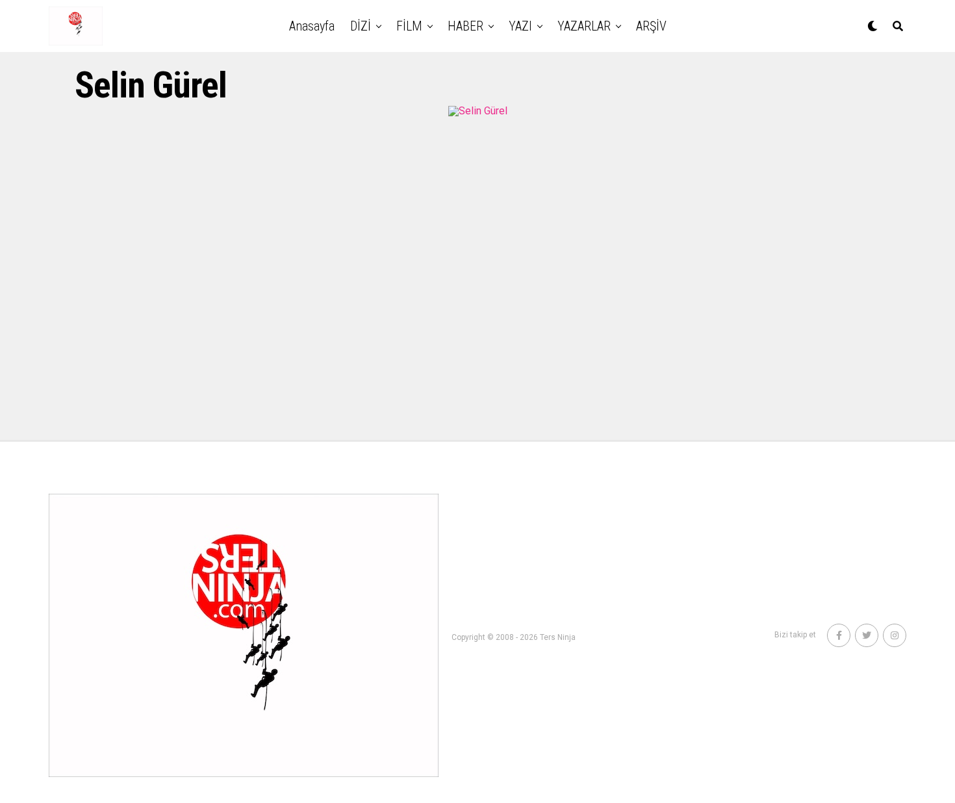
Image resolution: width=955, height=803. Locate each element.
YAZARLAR (584, 26)
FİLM (409, 26)
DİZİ (360, 26)
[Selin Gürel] (477, 111)
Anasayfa (312, 26)
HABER (465, 26)
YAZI (520, 26)
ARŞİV (651, 26)
